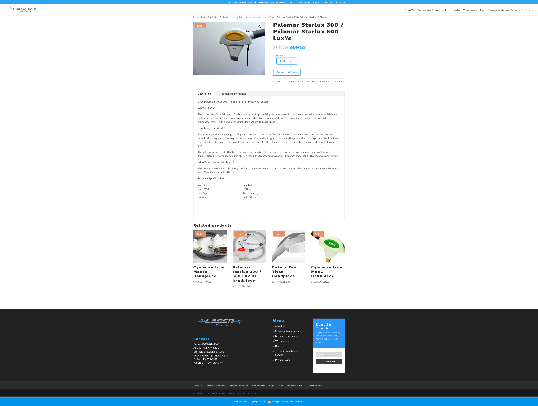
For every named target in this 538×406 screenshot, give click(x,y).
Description (204, 93)
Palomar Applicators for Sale (260, 17)
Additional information (233, 93)
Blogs (292, 2)
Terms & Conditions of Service (308, 2)
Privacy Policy (328, 2)
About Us (233, 2)
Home (196, 17)
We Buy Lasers (281, 2)
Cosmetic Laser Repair (247, 2)
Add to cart (287, 61)
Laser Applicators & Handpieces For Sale (222, 17)
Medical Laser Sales (266, 2)
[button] (259, 26)
